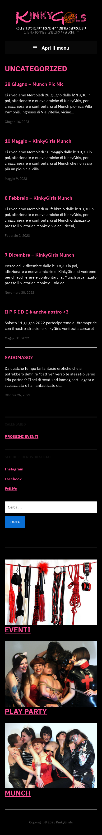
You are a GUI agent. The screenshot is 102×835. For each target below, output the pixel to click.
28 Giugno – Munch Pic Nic (34, 84)
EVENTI (18, 629)
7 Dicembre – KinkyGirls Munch (39, 255)
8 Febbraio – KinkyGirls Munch (38, 198)
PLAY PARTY (26, 711)
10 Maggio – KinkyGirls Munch (38, 141)
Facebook (13, 479)
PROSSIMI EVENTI (21, 436)
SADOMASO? (19, 357)
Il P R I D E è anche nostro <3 (37, 312)
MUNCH (18, 792)
